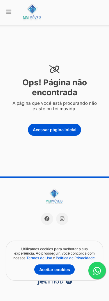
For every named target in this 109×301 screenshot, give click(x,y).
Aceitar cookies (54, 269)
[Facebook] (47, 219)
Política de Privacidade (75, 258)
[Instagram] (62, 219)
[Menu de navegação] (8, 12)
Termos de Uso (39, 258)
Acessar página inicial (54, 129)
